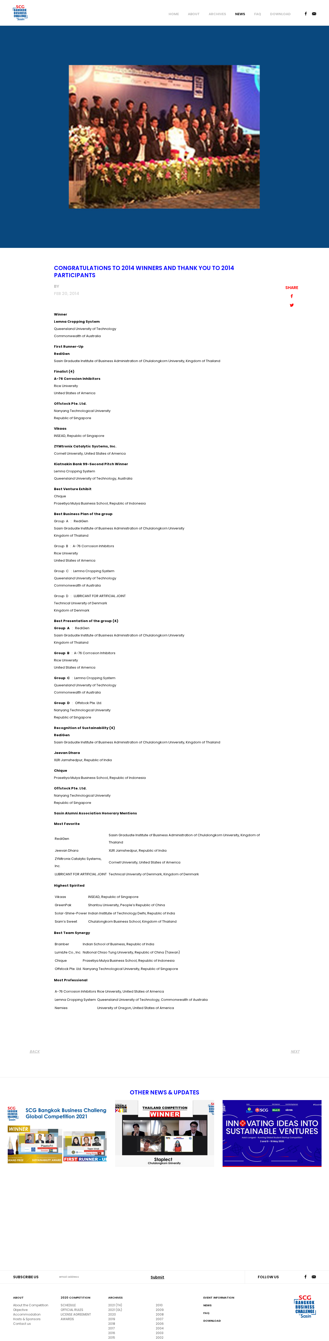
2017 (111, 1328)
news (240, 14)
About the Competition (30, 1305)
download (280, 14)
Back (35, 1051)
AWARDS (67, 1319)
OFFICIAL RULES (72, 1310)
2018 (111, 1323)
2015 (111, 1337)
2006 (160, 1323)
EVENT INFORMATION (218, 1297)
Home (174, 14)
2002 (159, 1337)
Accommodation (27, 1314)
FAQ (257, 14)
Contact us (22, 1323)
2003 (159, 1333)
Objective (20, 1310)
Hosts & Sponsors (27, 1319)
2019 (111, 1319)
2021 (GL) (115, 1310)
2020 (112, 1314)
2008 (160, 1314)
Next (295, 1051)
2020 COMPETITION (75, 1297)
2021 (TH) (115, 1305)
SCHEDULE (68, 1305)
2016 (111, 1333)
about (194, 14)
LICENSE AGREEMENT (76, 1314)
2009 (160, 1310)
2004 (160, 1328)
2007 (159, 1319)
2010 (159, 1305)
